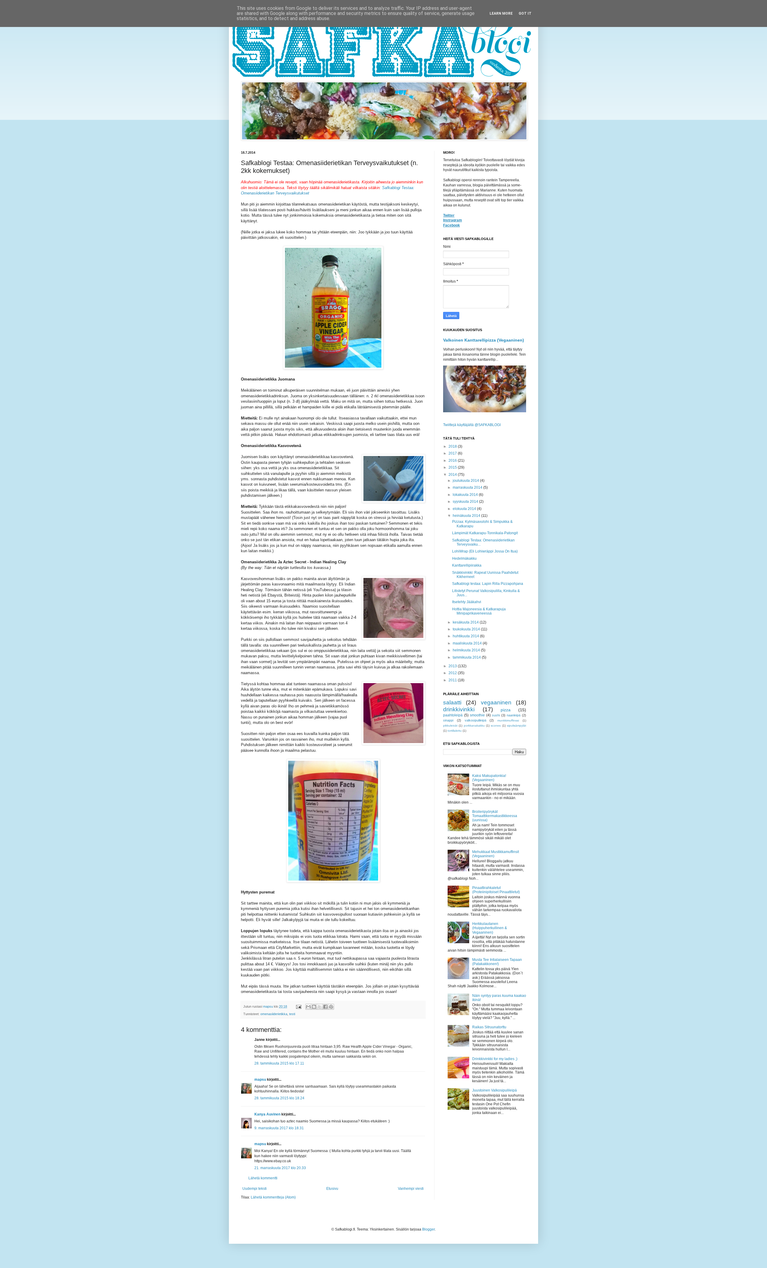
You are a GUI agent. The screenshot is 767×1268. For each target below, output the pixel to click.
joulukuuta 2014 (466, 480)
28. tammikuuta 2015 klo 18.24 (279, 1098)
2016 (453, 460)
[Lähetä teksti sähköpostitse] (298, 1006)
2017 (453, 453)
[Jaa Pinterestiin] (331, 1007)
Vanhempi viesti (411, 1189)
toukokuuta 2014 (467, 629)
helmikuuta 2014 (467, 650)
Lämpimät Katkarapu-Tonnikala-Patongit (485, 533)
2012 (453, 673)
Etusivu (332, 1189)
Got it (525, 13)
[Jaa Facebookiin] (325, 1007)
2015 (453, 467)
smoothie (477, 715)
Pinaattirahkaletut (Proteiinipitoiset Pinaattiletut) (496, 890)
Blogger (428, 1229)
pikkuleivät (450, 725)
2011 (453, 680)
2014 (453, 475)
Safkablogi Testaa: (398, 187)
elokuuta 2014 (465, 509)
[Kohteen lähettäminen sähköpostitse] (308, 1007)
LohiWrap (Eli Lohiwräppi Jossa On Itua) (485, 551)
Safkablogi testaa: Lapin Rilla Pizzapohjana (487, 584)
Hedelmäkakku (464, 558)
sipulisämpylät (516, 725)
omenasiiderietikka (273, 1014)
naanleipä (513, 715)
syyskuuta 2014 (466, 501)
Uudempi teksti (254, 1189)
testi (292, 1014)
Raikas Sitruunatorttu (489, 1027)
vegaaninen (496, 702)
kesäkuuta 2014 (466, 622)
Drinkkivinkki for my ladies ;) (494, 1059)
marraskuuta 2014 (468, 487)
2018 (453, 446)
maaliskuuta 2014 (468, 643)
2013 (453, 666)
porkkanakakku (474, 725)
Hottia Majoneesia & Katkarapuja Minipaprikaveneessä (479, 611)
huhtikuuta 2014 (466, 636)
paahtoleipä (453, 715)
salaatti (452, 702)
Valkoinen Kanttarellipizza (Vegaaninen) (483, 340)
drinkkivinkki (459, 709)
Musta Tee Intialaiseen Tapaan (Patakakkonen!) (497, 962)
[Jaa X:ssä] (320, 1007)
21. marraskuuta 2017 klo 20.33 (280, 1168)
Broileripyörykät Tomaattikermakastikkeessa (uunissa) (494, 816)
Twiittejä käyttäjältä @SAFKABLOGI (472, 425)
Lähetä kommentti (262, 1178)
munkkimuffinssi (508, 720)
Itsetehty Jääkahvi (466, 602)
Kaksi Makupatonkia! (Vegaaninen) (489, 778)
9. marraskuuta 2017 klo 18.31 (279, 1128)
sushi (496, 715)
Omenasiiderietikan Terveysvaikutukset (275, 193)
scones (496, 725)
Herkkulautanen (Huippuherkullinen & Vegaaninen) (489, 928)
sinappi (448, 720)
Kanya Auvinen (267, 1114)
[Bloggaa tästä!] (314, 1007)
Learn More (501, 13)
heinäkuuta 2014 (467, 516)
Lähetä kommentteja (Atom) (273, 1197)
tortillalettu (455, 730)
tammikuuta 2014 (467, 657)
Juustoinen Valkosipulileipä (494, 1090)
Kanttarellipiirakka (466, 565)
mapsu (260, 1079)
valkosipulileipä (475, 720)
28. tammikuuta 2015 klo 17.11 (279, 1063)
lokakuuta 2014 (466, 495)
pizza (506, 709)
